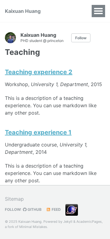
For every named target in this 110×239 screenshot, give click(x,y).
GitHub (34, 209)
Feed (56, 209)
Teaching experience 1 (38, 132)
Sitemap (14, 199)
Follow (80, 38)
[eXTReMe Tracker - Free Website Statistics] (73, 209)
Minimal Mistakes (33, 227)
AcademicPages (89, 221)
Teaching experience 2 (38, 72)
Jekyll (67, 221)
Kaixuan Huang (23, 11)
